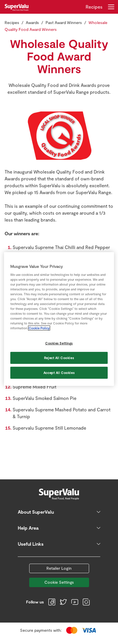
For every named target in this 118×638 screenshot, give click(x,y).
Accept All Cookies (59, 372)
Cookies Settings (59, 343)
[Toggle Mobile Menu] (111, 7)
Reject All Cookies (59, 358)
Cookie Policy (39, 328)
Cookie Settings (59, 582)
